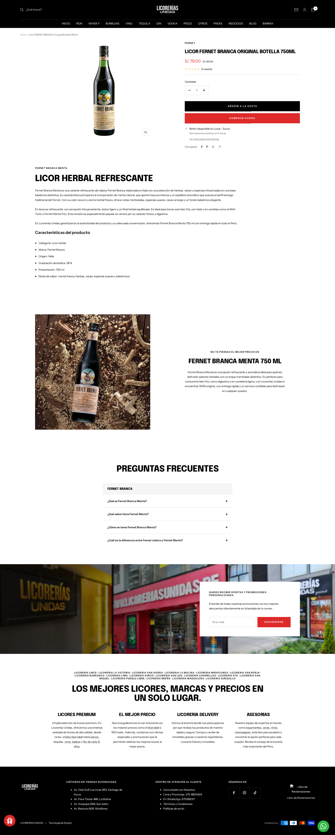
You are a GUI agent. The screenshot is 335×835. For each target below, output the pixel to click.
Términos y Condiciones (178, 804)
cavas (266, 727)
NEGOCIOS (236, 23)
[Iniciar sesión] (304, 9)
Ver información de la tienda (204, 139)
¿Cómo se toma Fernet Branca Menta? (131, 527)
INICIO (66, 23)
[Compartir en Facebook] (202, 146)
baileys (76, 742)
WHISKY (93, 23)
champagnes (242, 732)
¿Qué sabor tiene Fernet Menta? (128, 514)
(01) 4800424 (194, 794)
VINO (129, 23)
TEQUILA (144, 23)
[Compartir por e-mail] (219, 147)
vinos (67, 742)
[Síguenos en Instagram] (244, 792)
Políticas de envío (173, 808)
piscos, (95, 737)
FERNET (190, 43)
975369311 (188, 799)
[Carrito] (313, 9)
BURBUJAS (112, 23)
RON (79, 23)
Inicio (23, 34)
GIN (158, 23)
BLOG (252, 23)
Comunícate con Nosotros (179, 790)
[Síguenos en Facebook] (234, 792)
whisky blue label (73, 737)
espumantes (253, 727)
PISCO (188, 23)
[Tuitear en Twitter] (213, 146)
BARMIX (268, 23)
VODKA (172, 23)
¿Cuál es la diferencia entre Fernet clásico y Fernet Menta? (145, 540)
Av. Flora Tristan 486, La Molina (92, 799)
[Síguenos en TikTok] (255, 792)
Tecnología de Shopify (60, 822)
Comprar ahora (242, 118)
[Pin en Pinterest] (207, 146)
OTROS (202, 23)
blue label (153, 727)
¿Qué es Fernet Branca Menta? (127, 501)
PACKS (218, 23)
